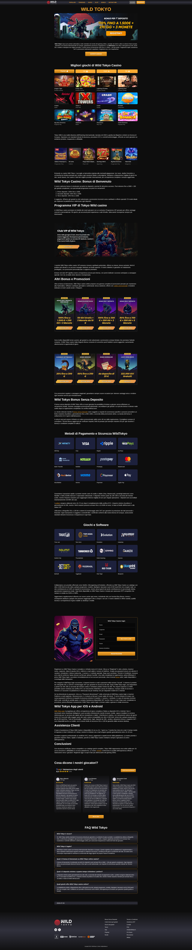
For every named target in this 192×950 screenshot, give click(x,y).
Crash (105, 71)
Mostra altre (96, 816)
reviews (99, 750)
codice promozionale (120, 286)
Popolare (63, 71)
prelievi (57, 503)
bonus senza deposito (80, 412)
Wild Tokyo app (59, 711)
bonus (118, 677)
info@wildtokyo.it (131, 929)
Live (84, 71)
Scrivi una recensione (128, 770)
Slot (126, 71)
